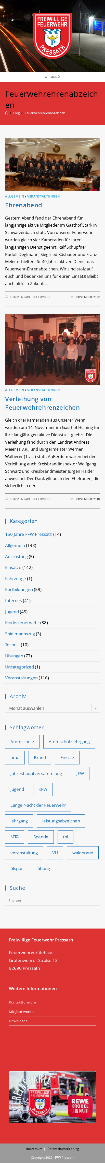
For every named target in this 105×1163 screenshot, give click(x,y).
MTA (14, 837)
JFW (80, 773)
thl (65, 837)
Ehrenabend (23, 205)
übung (43, 868)
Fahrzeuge (15, 578)
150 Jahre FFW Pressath (28, 534)
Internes (13, 600)
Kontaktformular (23, 1002)
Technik (12, 644)
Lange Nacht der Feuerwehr (38, 805)
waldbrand (82, 853)
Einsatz (67, 757)
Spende (40, 837)
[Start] (6, 113)
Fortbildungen (19, 589)
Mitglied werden (22, 1011)
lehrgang (19, 821)
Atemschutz (22, 741)
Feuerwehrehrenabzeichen (45, 113)
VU (55, 853)
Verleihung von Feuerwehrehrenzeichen (42, 403)
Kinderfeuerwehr (22, 622)
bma (14, 757)
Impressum (34, 1149)
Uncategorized (19, 667)
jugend (17, 789)
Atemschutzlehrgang (69, 741)
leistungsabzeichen (61, 821)
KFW (42, 789)
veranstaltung (24, 853)
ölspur (16, 868)
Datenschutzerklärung (63, 1149)
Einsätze (13, 567)
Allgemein (14, 196)
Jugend (12, 612)
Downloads (18, 1021)
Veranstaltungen (43, 196)
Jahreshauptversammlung (36, 773)
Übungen (14, 656)
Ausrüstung (16, 556)
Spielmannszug (20, 634)
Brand (40, 757)
